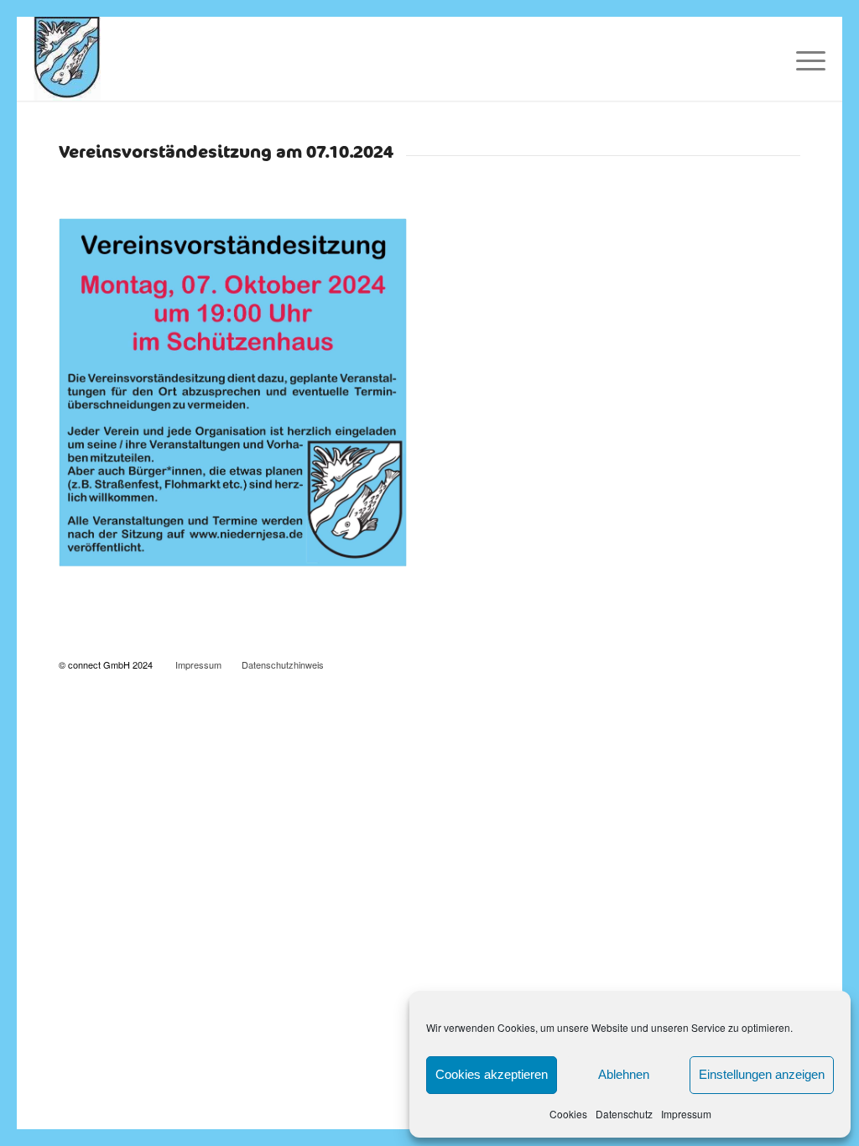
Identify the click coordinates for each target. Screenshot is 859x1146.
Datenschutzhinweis (283, 664)
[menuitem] (805, 59)
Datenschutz (624, 1114)
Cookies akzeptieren (491, 1074)
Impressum (686, 1114)
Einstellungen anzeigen (762, 1074)
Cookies (568, 1114)
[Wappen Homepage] (67, 59)
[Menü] (805, 59)
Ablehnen (623, 1074)
